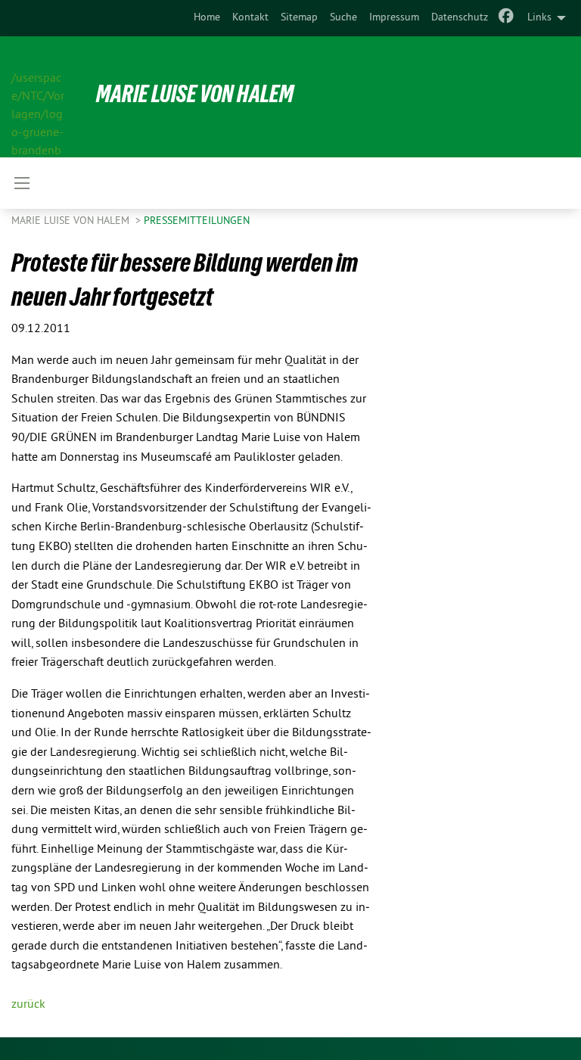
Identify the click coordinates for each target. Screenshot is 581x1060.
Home (207, 17)
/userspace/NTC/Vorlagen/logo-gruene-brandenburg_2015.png (37, 97)
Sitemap (299, 17)
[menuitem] (207, 18)
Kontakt (250, 17)
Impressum (394, 17)
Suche (343, 17)
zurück (28, 1004)
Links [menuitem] (539, 17)
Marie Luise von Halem (195, 93)
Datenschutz (459, 17)
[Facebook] (506, 18)
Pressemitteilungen (197, 221)
